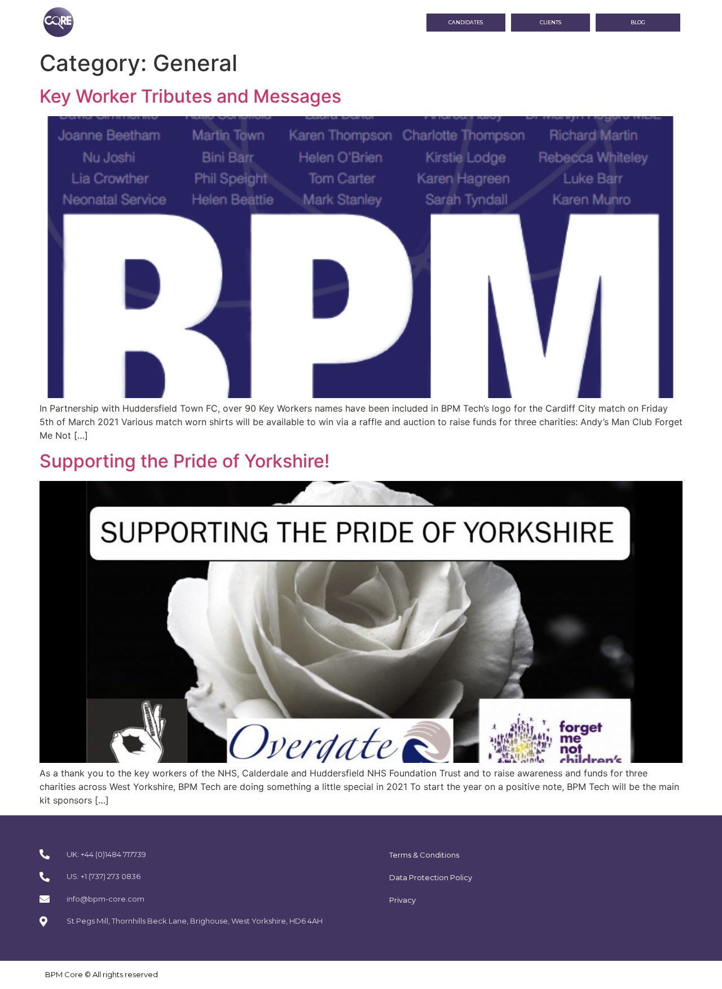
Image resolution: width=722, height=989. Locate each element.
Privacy (402, 899)
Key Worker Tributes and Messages (190, 96)
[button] (638, 23)
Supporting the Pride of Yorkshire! (184, 461)
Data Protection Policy (430, 877)
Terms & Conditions (424, 854)
